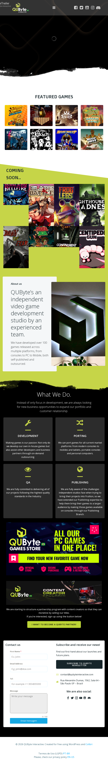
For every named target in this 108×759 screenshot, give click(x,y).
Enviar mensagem (29, 720)
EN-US (70, 757)
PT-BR (66, 753)
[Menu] (54, 7)
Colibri (89, 744)
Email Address (16, 664)
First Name (15, 651)
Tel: (11, 679)
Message (14, 691)
